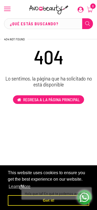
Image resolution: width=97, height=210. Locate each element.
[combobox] (48, 23)
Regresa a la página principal (51, 99)
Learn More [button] (19, 186)
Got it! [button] (48, 200)
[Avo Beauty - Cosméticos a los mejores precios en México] (48, 9)
